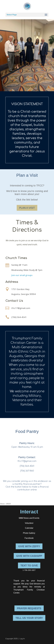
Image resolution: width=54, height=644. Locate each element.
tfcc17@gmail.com (20, 308)
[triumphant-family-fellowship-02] (27, 91)
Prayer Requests (29, 608)
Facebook (29, 538)
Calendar (29, 528)
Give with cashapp (29, 556)
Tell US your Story (29, 618)
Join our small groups (21, 275)
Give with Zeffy (29, 546)
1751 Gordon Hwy (20, 289)
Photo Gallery (29, 533)
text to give (29, 565)
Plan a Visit (27, 207)
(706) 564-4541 (18, 317)
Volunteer (29, 523)
